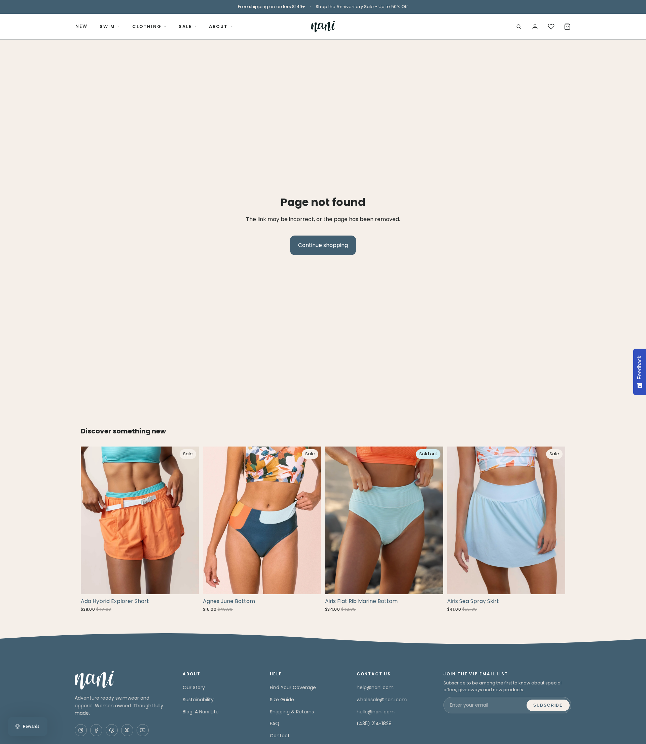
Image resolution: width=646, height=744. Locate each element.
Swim (107, 26)
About (218, 26)
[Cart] (567, 26)
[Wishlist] (551, 26)
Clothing (147, 26)
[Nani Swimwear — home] (323, 27)
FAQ (274, 723)
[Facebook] (96, 730)
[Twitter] (127, 730)
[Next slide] (189, 520)
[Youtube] (143, 730)
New (81, 26)
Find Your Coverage (293, 687)
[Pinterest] (112, 730)
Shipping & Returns (292, 711)
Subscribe (548, 705)
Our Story (194, 687)
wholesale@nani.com (382, 699)
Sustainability (198, 699)
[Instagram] (81, 730)
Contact (280, 735)
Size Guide (282, 699)
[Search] (519, 26)
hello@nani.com (376, 711)
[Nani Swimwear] (121, 680)
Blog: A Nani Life (201, 711)
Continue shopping (323, 245)
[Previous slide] (91, 520)
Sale (185, 26)
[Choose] (188, 584)
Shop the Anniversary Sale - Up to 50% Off (362, 6)
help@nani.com (375, 687)
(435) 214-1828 (374, 723)
